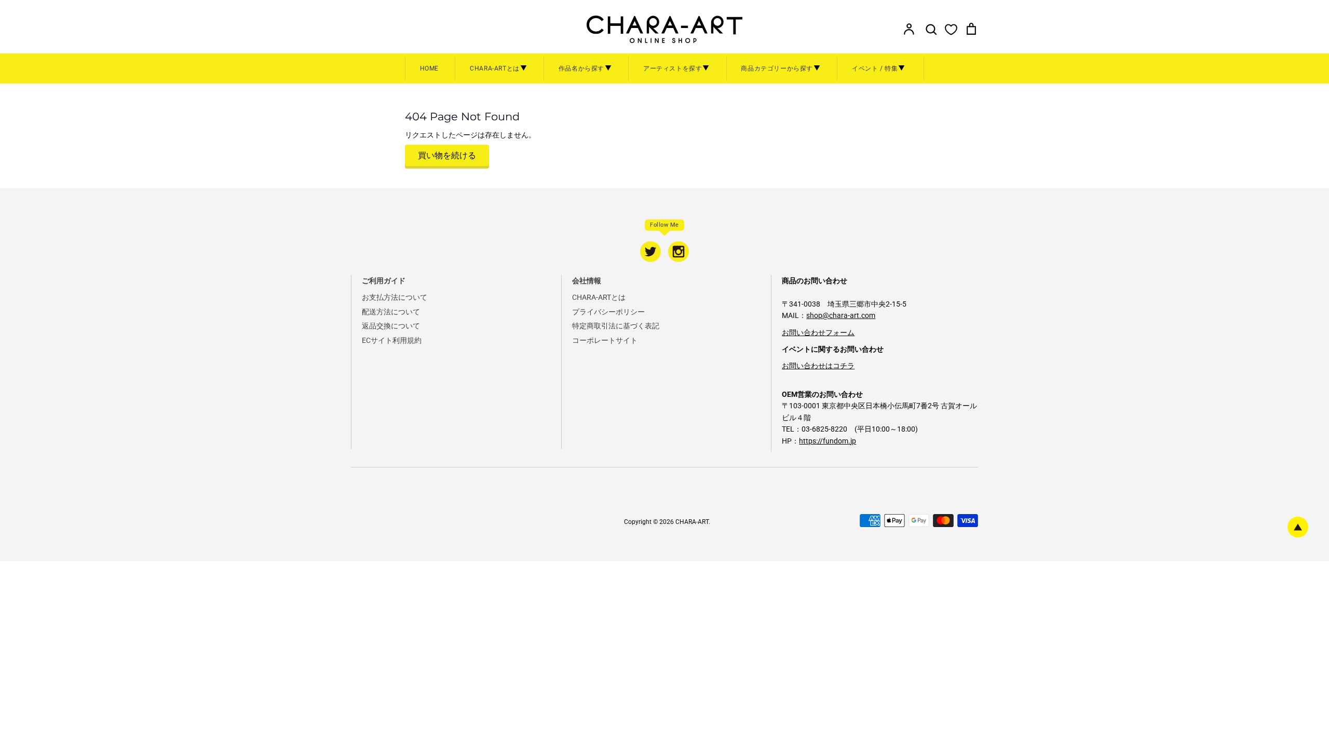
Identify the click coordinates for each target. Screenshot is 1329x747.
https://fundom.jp (827, 441)
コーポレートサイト (605, 340)
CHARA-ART (692, 521)
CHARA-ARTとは (599, 297)
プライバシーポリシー (608, 312)
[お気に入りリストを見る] (951, 29)
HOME (429, 68)
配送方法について (391, 312)
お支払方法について (394, 297)
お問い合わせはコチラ (818, 366)
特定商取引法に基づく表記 (615, 326)
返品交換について (391, 326)
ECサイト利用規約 (392, 340)
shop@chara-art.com (840, 315)
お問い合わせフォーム (818, 332)
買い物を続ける (447, 155)
